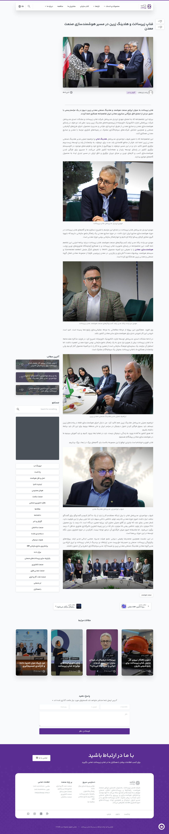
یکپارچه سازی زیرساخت (87, 794)
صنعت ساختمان (37, 527)
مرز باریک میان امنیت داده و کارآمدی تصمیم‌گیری (32, 665)
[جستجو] (29, 6)
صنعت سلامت (37, 496)
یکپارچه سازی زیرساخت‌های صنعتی (37, 558)
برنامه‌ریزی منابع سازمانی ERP (37, 546)
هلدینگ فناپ (101, 139)
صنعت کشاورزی (37, 564)
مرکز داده (37, 552)
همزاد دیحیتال (37, 540)
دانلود (117, 814)
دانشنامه (37, 515)
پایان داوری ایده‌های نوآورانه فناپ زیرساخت (69, 665)
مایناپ (109, 814)
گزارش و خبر (37, 521)
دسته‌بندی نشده (37, 533)
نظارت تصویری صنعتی (37, 503)
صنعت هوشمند (146, 595)
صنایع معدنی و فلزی (65, 789)
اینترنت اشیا (37, 484)
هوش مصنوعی (37, 490)
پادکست (37, 472)
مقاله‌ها (37, 509)
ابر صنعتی (37, 583)
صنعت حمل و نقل (65, 791)
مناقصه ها (91, 802)
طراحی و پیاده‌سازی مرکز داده (86, 787)
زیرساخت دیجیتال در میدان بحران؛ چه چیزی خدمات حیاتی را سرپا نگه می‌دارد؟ (102, 663)
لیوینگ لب (37, 466)
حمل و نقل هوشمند (37, 478)
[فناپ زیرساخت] (161, 827)
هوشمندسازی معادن (144, 249)
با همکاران (37, 589)
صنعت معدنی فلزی (37, 570)
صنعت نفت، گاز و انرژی (37, 577)
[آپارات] (47, 813)
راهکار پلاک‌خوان (89, 791)
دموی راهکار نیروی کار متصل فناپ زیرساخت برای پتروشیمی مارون (138, 663)
